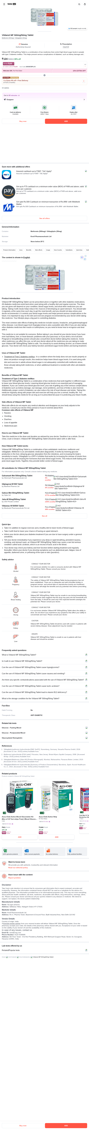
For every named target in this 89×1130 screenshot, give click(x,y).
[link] (11, 4)
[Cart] (84, 4)
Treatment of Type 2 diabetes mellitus (19, 357)
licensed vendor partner (12, 923)
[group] (44, 16)
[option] (9, 250)
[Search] (79, 4)
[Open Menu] (4, 4)
